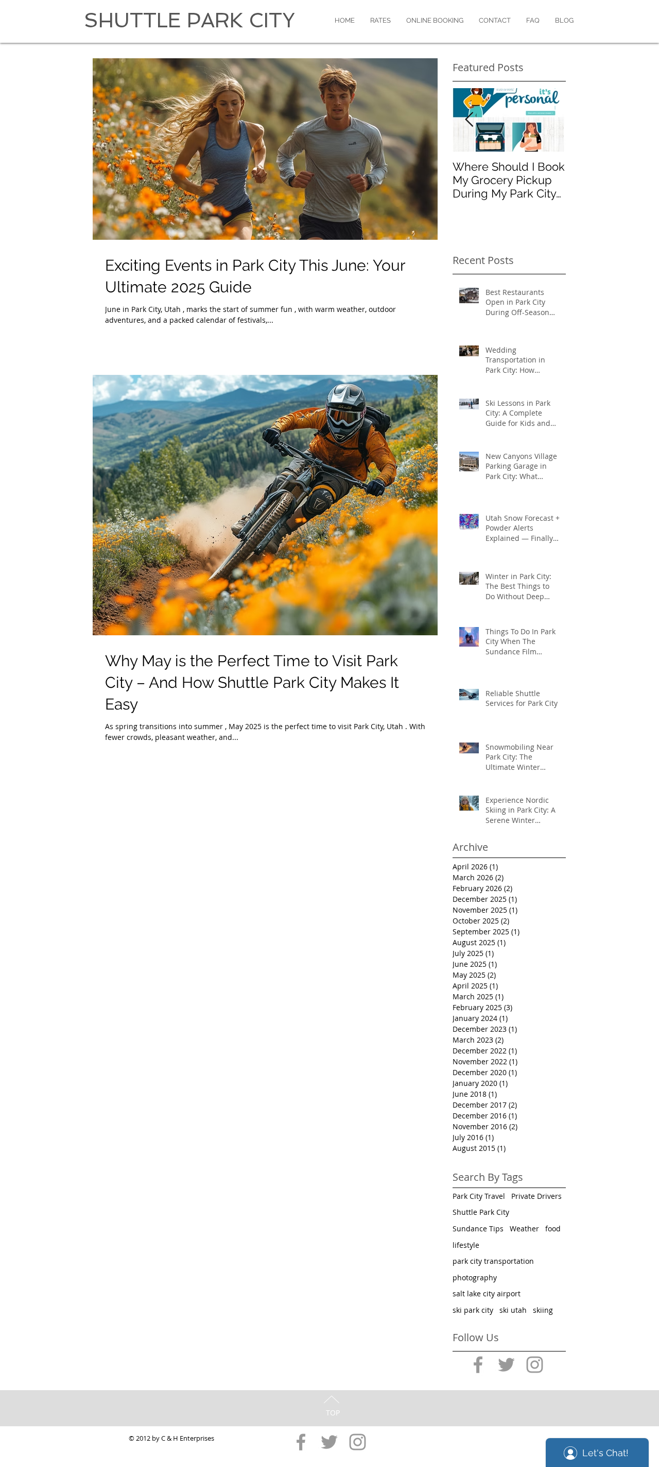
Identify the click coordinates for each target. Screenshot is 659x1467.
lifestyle (466, 1245)
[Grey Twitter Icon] (506, 1365)
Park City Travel (479, 1196)
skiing (543, 1310)
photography (475, 1277)
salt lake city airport (487, 1293)
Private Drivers (536, 1196)
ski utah (513, 1310)
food (553, 1228)
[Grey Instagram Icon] (535, 1365)
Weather (524, 1228)
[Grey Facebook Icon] (478, 1365)
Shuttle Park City (481, 1212)
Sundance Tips (478, 1228)
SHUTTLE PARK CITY (189, 20)
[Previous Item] (469, 120)
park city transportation (493, 1261)
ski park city (473, 1310)
